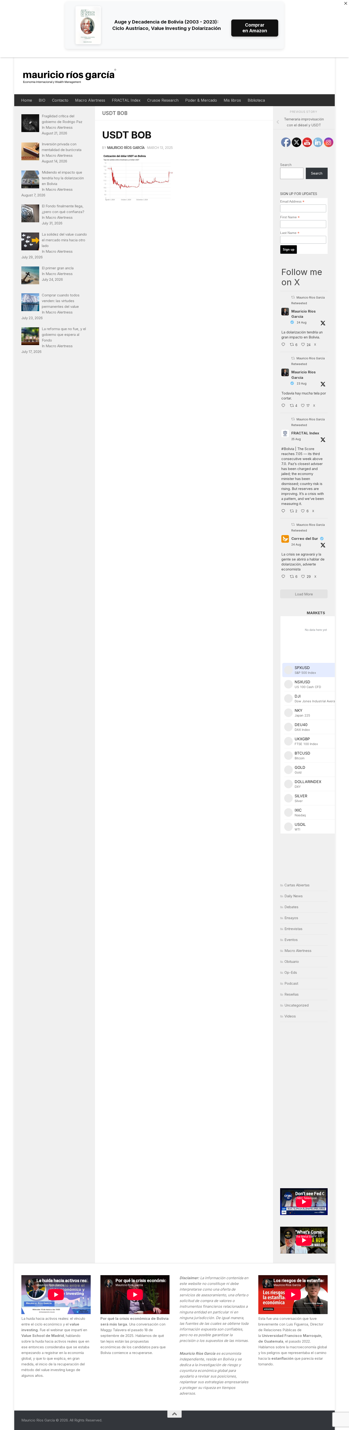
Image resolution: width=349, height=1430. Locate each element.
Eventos (291, 939)
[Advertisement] (304, 1105)
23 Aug (302, 383)
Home (26, 100)
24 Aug (302, 322)
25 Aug (296, 439)
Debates (291, 907)
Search (286, 164)
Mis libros (232, 100)
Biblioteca (256, 100)
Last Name (289, 233)
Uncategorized (296, 1005)
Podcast (291, 983)
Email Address (292, 201)
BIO (42, 100)
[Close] (345, 3)
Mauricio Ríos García (126, 148)
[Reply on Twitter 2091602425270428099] (284, 406)
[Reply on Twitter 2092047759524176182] (284, 511)
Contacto (60, 100)
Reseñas (291, 994)
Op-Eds (290, 972)
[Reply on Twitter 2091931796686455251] (284, 577)
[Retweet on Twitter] (293, 297)
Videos (290, 1016)
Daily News (293, 896)
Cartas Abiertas (297, 885)
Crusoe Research (163, 100)
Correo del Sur (304, 538)
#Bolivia (287, 449)
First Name (290, 217)
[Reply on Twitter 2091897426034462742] (284, 345)
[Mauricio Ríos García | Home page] (74, 76)
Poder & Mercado (201, 100)
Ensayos (291, 918)
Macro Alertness (90, 100)
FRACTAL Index (126, 100)
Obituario (291, 961)
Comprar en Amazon (254, 27)
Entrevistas (293, 928)
